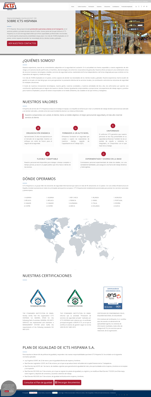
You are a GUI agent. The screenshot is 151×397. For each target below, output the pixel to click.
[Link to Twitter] (144, 6)
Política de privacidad (70, 392)
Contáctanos (113, 392)
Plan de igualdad (89, 392)
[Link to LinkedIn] (136, 6)
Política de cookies (80, 392)
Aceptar (6, 391)
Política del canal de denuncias (102, 392)
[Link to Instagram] (138, 6)
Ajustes (11, 391)
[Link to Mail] (146, 6)
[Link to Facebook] (141, 6)
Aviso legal (61, 392)
